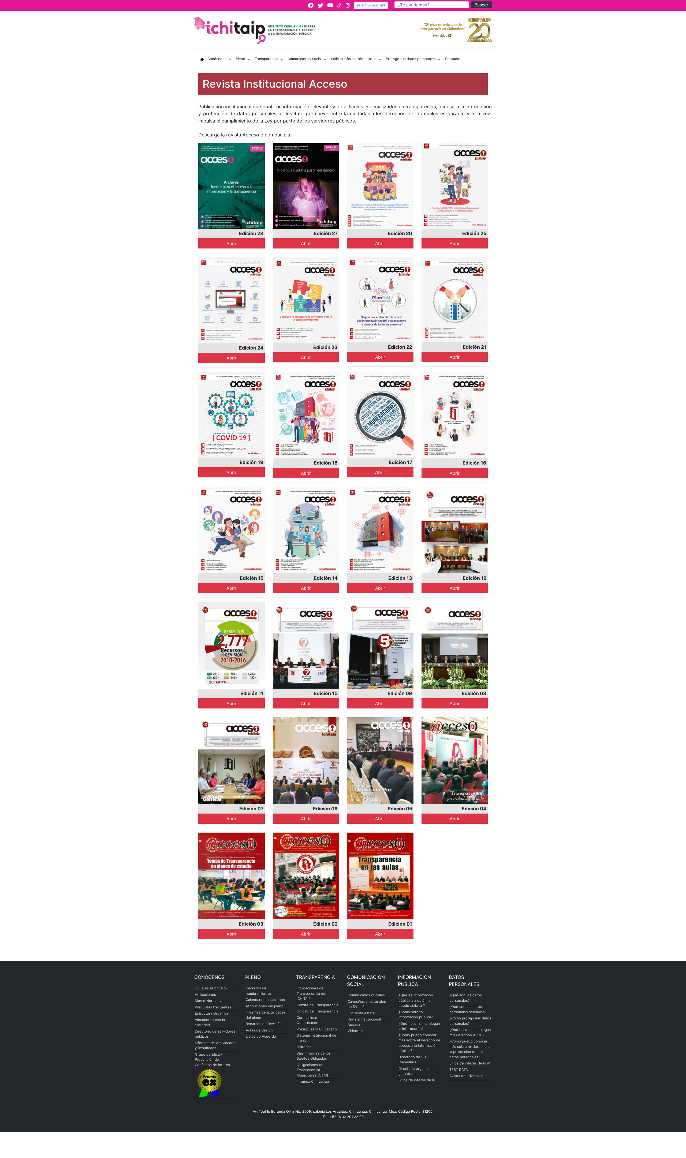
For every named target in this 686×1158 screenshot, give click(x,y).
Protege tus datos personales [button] (411, 59)
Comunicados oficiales (366, 995)
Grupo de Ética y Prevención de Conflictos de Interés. (213, 1059)
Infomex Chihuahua (313, 1081)
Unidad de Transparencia (317, 1011)
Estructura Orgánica (211, 1013)
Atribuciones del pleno (265, 1006)
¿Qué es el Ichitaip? (211, 988)
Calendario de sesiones (265, 999)
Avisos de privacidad (466, 1076)
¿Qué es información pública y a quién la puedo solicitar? (415, 1000)
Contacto (452, 59)
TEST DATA (458, 1069)
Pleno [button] (241, 59)
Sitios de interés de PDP (469, 1063)
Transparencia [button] (267, 59)
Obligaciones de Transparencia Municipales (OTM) (312, 1070)
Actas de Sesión (259, 1030)
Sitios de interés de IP (416, 1080)
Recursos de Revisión (264, 1024)
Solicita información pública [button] (354, 59)
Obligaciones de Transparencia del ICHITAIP (311, 993)
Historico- (305, 1047)
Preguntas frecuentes (213, 1007)
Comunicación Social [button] (305, 59)
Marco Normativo (209, 1001)
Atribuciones (205, 994)
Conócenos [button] (220, 58)
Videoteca (356, 1031)
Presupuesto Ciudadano (317, 1029)
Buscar (481, 5)
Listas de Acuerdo (261, 1036)
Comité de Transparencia (317, 1005)
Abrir (231, 243)
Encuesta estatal (361, 1013)
